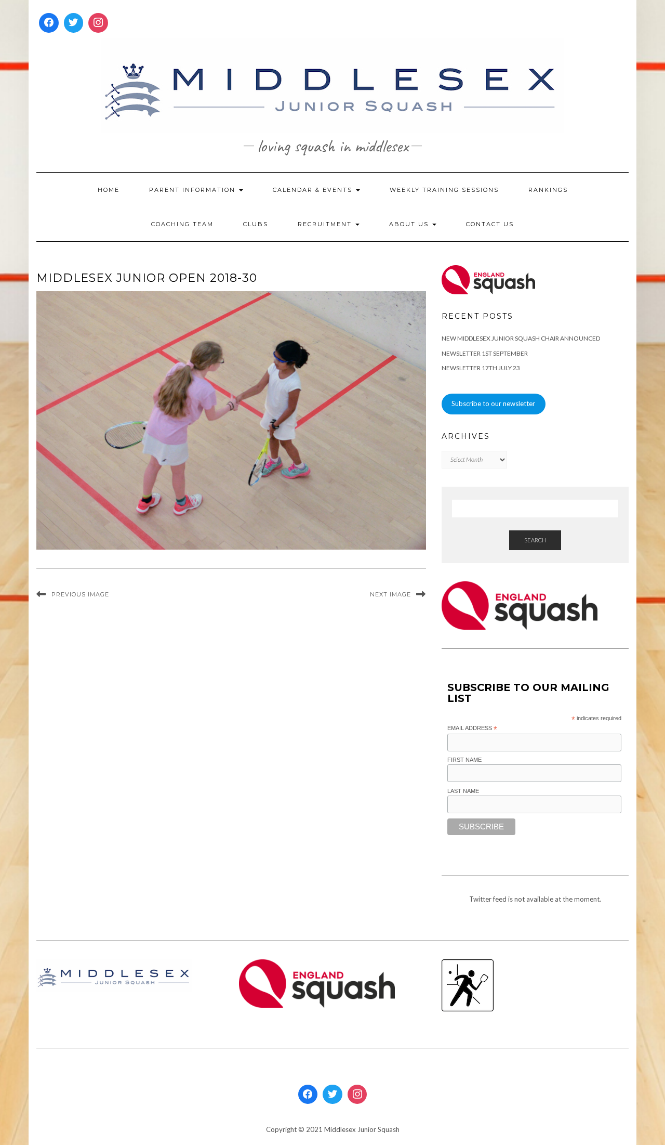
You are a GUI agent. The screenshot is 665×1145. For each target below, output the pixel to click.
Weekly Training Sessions (444, 189)
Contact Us (490, 224)
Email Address (472, 728)
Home (108, 189)
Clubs (255, 224)
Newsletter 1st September (485, 353)
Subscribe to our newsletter (493, 403)
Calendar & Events (314, 189)
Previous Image (80, 594)
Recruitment (326, 224)
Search (535, 540)
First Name (464, 760)
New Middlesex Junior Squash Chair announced (521, 338)
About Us (410, 224)
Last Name (463, 791)
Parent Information (193, 189)
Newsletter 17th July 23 (481, 368)
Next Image (390, 594)
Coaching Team (182, 224)
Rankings (548, 189)
